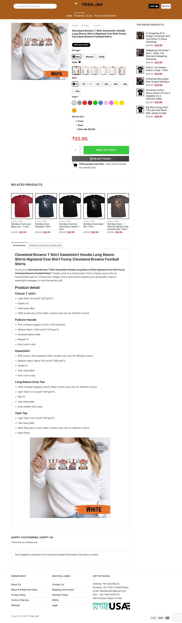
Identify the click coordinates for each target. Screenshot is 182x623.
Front (80, 121)
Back (80, 125)
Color (75, 96)
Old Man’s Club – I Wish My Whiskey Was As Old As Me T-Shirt (117, 226)
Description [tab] (19, 246)
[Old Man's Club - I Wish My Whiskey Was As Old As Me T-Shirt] (118, 206)
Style (76, 62)
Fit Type (76, 50)
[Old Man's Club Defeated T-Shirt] (46, 206)
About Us (16, 584)
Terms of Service (20, 600)
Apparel (85, 25)
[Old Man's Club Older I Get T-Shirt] (94, 206)
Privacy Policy (18, 595)
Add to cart (106, 150)
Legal (55, 605)
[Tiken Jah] (91, 6)
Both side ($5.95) (86, 129)
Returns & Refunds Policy (24, 589)
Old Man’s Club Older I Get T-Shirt (93, 225)
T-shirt (97, 25)
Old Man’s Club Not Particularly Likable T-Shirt (69, 226)
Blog (89, 16)
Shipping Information (63, 589)
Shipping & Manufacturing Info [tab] (45, 246)
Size (74, 78)
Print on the (78, 116)
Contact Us (58, 584)
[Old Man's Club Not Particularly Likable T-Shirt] (70, 206)
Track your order (105, 16)
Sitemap (15, 605)
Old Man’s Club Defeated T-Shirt (43, 225)
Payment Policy (60, 595)
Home (69, 16)
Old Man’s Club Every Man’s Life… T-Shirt (21, 225)
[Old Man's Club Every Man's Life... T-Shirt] (22, 206)
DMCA (55, 600)
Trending (79, 16)
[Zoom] (14, 76)
